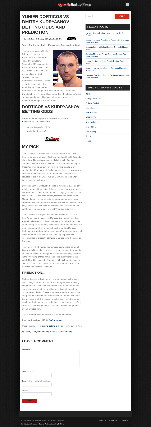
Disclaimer (124, 420)
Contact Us (113, 420)
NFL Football (91, 127)
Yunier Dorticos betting (62, 331)
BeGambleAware (31, 424)
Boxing (41, 39)
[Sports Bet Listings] (74, 7)
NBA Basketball (92, 122)
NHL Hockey (91, 131)
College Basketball (93, 98)
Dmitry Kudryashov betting (37, 331)
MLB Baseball (91, 113)
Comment (26, 349)
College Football (92, 103)
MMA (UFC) (91, 117)
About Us (102, 420)
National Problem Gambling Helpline (51, 424)
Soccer (89, 136)
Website (25, 391)
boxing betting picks (51, 326)
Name (28, 371)
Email (36, 381)
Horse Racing (91, 108)
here (47, 121)
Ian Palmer (31, 39)
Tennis (88, 141)
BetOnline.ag (28, 121)
